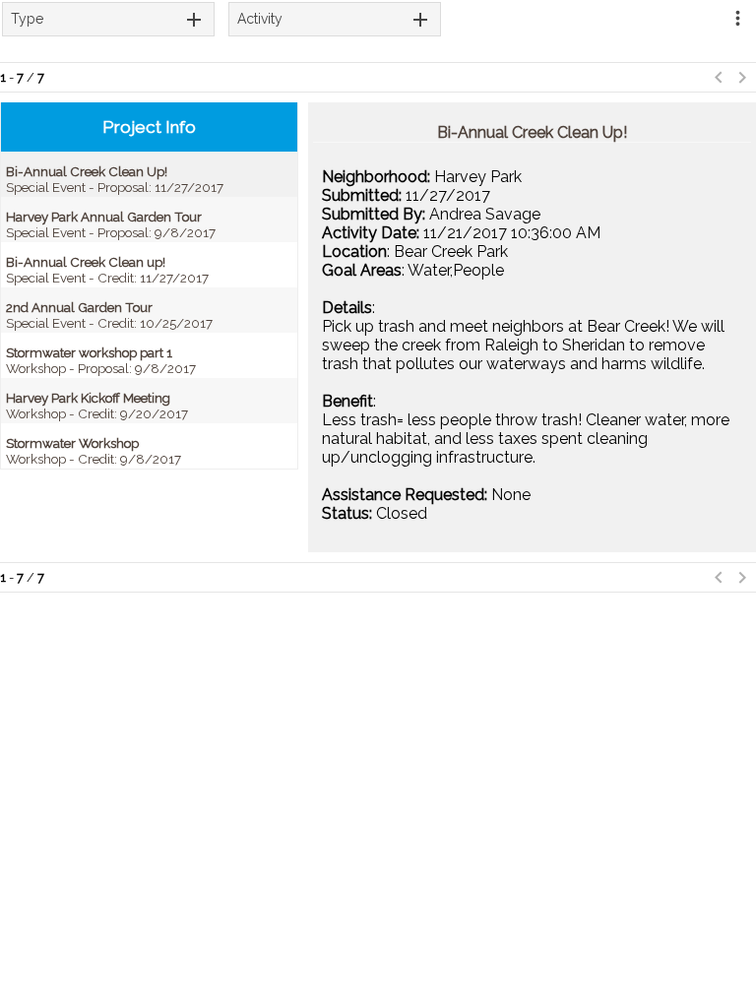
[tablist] (108, 19)
